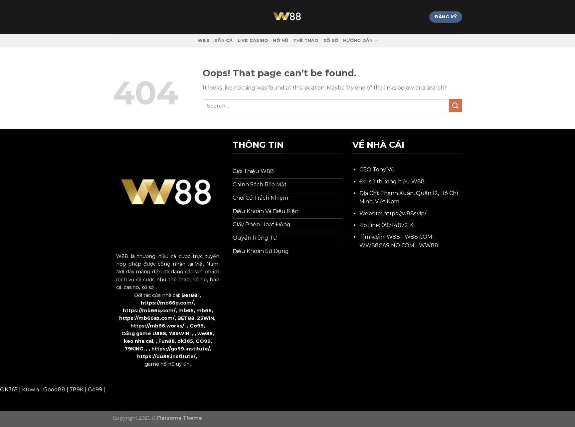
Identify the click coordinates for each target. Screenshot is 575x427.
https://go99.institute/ (180, 349)
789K (77, 389)
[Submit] (455, 105)
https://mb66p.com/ (167, 303)
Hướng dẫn (358, 40)
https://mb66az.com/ (147, 318)
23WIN (205, 318)
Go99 (197, 326)
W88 (204, 40)
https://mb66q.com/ (149, 311)
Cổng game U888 (143, 333)
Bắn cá (223, 40)
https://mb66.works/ (157, 326)
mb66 (186, 311)
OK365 (9, 389)
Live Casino (253, 40)
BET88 (185, 318)
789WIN (179, 333)
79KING (133, 349)
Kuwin (30, 389)
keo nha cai (138, 341)
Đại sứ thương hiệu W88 (392, 181)
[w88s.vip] (287, 17)
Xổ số (330, 40)
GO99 (203, 341)
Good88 (54, 389)
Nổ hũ (280, 40)
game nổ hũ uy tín (167, 364)
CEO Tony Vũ (377, 169)
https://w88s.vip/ (404, 213)
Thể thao (306, 40)
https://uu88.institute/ (166, 356)
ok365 (185, 341)
